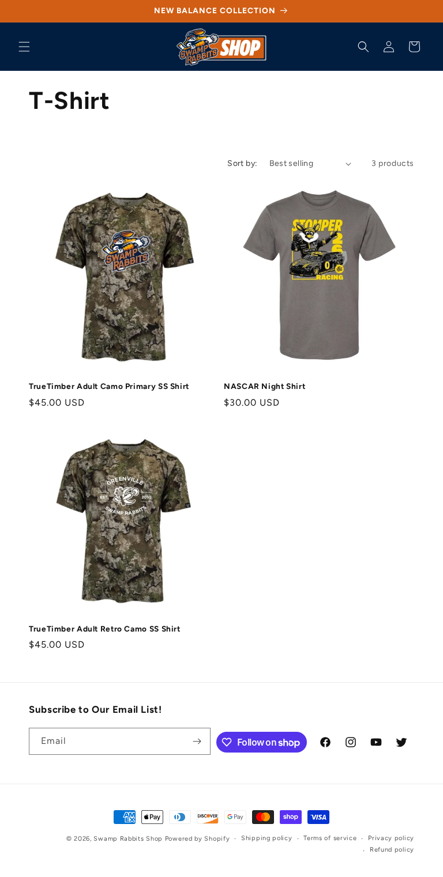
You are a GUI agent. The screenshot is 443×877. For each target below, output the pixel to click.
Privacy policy (391, 838)
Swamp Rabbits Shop (128, 838)
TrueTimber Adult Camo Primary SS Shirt (109, 386)
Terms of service (329, 838)
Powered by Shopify (197, 838)
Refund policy (392, 849)
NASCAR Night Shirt (264, 386)
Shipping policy (266, 838)
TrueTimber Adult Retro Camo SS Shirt (105, 628)
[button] (24, 46)
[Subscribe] (197, 741)
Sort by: (242, 163)
